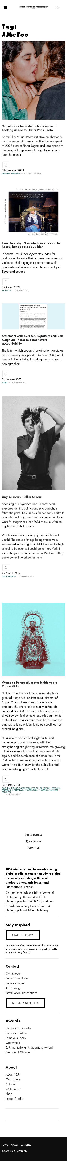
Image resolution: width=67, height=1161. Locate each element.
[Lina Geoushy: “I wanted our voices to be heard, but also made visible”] (33, 212)
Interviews (17, 790)
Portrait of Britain (16, 1033)
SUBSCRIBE (26, 1144)
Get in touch (13, 973)
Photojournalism (48, 790)
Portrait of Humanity (18, 1028)
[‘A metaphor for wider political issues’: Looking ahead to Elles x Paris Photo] (33, 80)
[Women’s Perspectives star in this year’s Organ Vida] (33, 639)
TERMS (5, 1144)
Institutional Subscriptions (21, 993)
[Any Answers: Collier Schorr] (33, 443)
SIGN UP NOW (22, 935)
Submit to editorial (17, 978)
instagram (35, 834)
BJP (12, 788)
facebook (34, 841)
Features (56, 788)
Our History (13, 1079)
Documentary (22, 788)
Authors (10, 1084)
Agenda (6, 174)
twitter (35, 847)
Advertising (13, 988)
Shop (9, 1094)
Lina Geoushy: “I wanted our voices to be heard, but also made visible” (31, 245)
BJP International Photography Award (29, 1047)
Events (34, 788)
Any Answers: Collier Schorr (21, 497)
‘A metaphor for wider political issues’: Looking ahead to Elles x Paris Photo (28, 128)
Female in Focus (16, 1038)
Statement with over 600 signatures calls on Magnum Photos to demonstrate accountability (32, 339)
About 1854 (13, 1074)
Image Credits (14, 1098)
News (5, 383)
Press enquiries (15, 983)
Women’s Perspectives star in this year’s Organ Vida (29, 684)
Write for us (13, 1089)
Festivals (15, 174)
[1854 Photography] (33, 7)
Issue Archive (9, 576)
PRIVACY (14, 1144)
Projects (6, 291)
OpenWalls (13, 1042)
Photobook (31, 790)
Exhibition (45, 788)
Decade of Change (18, 1052)
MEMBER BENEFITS (25, 1003)
